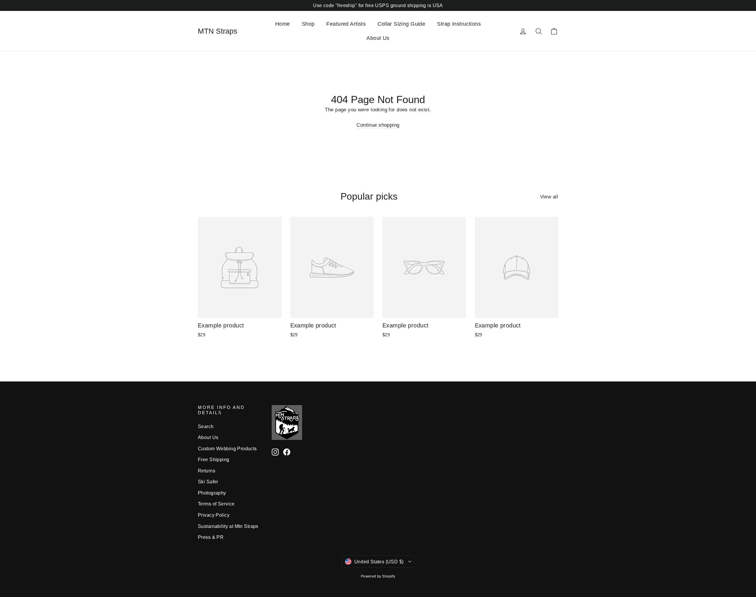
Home (282, 24)
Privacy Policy (213, 515)
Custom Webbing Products (227, 448)
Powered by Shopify (378, 576)
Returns (206, 470)
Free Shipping (213, 459)
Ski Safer (208, 481)
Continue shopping (377, 125)
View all (549, 197)
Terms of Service (216, 503)
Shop (308, 24)
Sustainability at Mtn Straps (228, 526)
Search (206, 426)
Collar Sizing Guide (401, 24)
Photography (212, 492)
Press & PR (211, 537)
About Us (377, 38)
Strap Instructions (459, 24)
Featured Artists (346, 24)
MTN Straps (217, 31)
